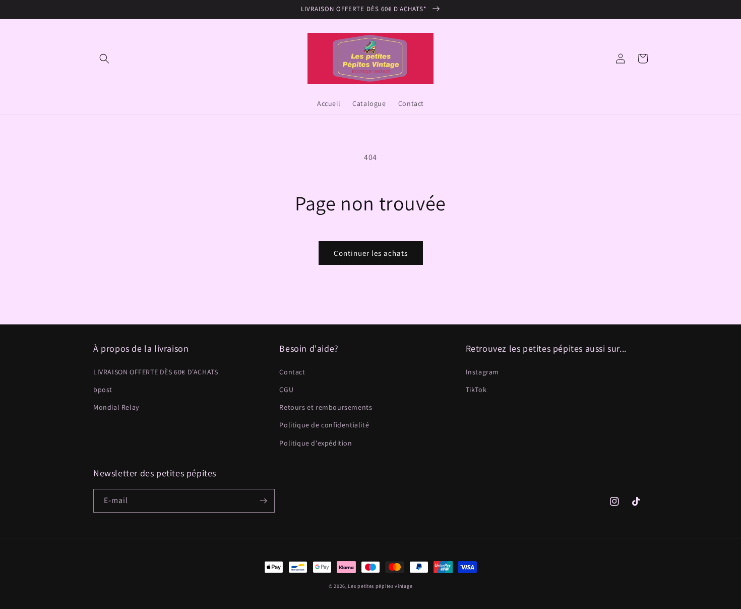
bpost (102, 389)
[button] (104, 58)
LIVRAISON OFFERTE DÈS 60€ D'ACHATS (155, 371)
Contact (292, 371)
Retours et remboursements (325, 407)
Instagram (482, 371)
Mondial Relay (116, 407)
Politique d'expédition (315, 443)
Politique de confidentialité (324, 424)
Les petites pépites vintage (380, 586)
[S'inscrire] (263, 501)
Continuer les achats (371, 253)
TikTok (476, 389)
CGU (286, 389)
